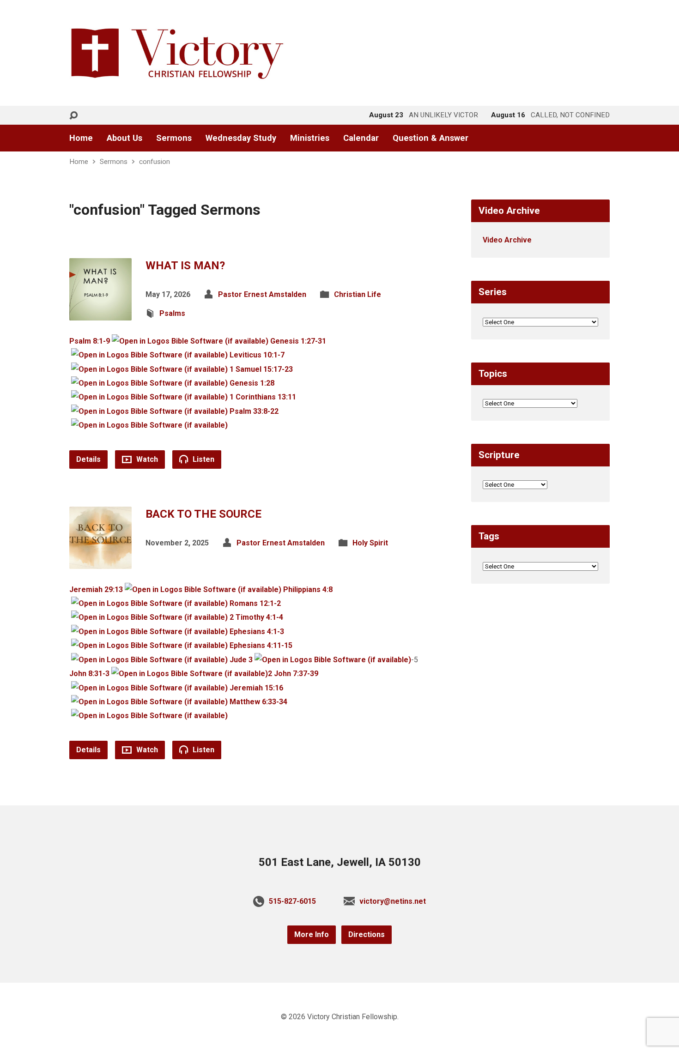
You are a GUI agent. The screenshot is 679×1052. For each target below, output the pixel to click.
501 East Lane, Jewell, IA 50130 (340, 862)
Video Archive (507, 240)
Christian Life (357, 294)
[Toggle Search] (73, 115)
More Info (311, 934)
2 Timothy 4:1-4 (256, 617)
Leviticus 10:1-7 (257, 355)
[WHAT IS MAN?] (100, 312)
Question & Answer (430, 138)
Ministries (309, 138)
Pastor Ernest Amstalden (262, 294)
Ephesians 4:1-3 (257, 631)
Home (81, 138)
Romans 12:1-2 (255, 603)
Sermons (174, 138)
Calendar (361, 138)
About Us (124, 138)
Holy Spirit (370, 542)
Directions (366, 934)
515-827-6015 (292, 901)
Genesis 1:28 (252, 383)
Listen (202, 459)
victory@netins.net (392, 901)
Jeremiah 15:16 (256, 687)
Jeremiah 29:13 (96, 589)
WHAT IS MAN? (185, 265)
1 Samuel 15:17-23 (261, 369)
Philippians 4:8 (308, 589)
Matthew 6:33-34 (258, 701)
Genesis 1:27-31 (298, 341)
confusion (154, 161)
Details (88, 459)
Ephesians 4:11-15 (261, 645)
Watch (146, 459)
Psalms (172, 313)
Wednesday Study (241, 138)
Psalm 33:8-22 (254, 411)
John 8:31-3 (89, 673)
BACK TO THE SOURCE (203, 514)
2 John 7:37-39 (293, 673)
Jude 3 (241, 659)
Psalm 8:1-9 (89, 341)
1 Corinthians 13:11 (263, 397)
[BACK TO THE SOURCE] (100, 561)
